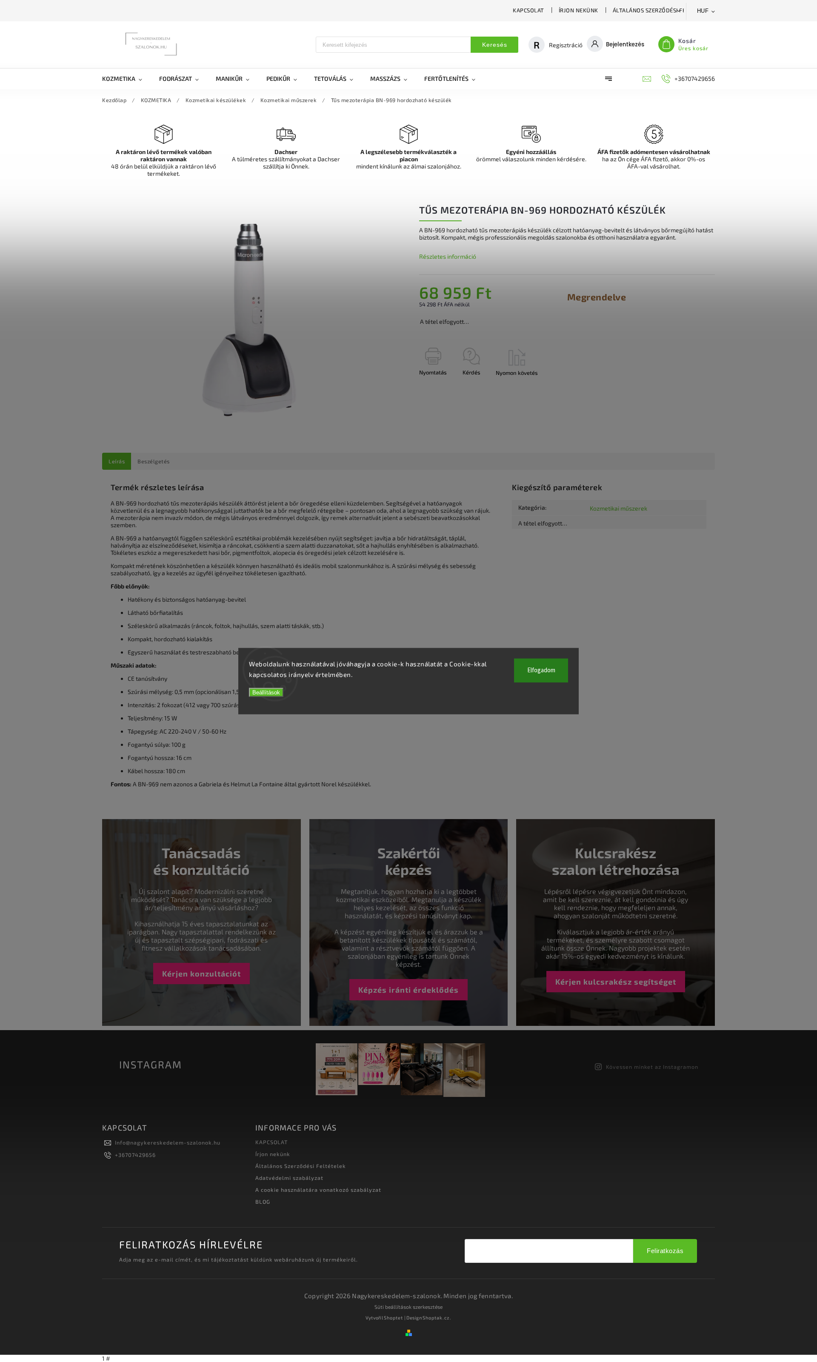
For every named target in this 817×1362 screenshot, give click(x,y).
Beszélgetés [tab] (153, 461)
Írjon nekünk (578, 10)
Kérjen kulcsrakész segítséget (615, 981)
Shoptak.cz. (437, 1317)
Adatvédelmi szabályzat (289, 1177)
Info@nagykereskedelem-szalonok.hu (167, 1142)
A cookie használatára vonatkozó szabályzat (318, 1189)
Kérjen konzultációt (201, 973)
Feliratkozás (665, 1250)
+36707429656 (135, 1154)
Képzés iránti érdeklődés (408, 989)
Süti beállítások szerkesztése (408, 1307)
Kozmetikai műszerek (618, 508)
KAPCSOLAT (528, 10)
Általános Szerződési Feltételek (662, 10)
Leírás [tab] (117, 461)
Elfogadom (541, 669)
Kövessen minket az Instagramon (652, 1066)
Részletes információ (447, 256)
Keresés (494, 44)
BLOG (262, 1201)
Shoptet (393, 1317)
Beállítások (266, 692)
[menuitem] (126, 78)
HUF (703, 11)
